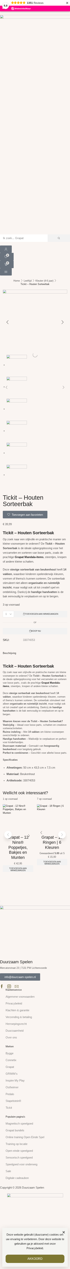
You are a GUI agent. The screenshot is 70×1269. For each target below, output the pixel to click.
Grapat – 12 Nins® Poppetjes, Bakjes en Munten (18, 847)
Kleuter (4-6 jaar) (44, 280)
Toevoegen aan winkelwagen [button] (18, 869)
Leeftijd (28, 280)
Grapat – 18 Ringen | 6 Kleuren (52, 842)
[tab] (35, 653)
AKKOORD (35, 1258)
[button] (6, 249)
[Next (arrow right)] (1, 904)
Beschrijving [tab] (9, 653)
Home (16, 280)
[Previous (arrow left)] (0, 904)
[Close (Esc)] (0, 901)
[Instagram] (9, 986)
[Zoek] (59, 238)
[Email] (16, 986)
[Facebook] (2, 986)
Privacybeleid (35, 1248)
